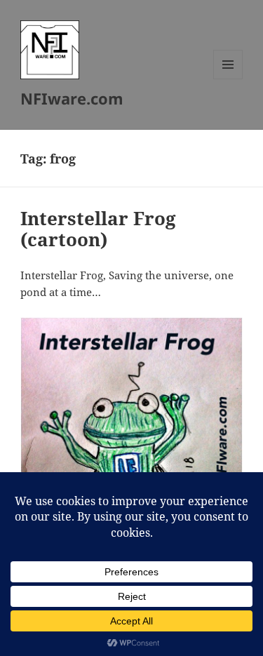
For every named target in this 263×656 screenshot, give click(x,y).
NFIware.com (71, 98)
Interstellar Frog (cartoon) (98, 229)
